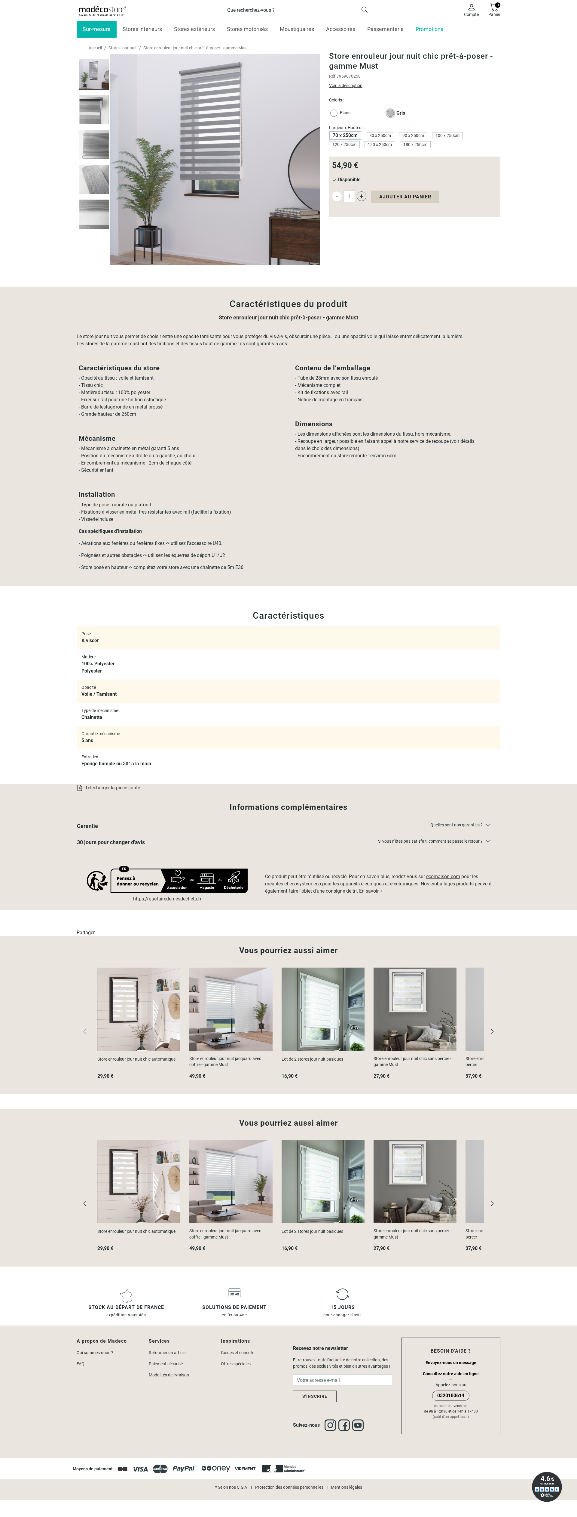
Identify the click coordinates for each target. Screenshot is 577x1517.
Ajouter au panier (405, 197)
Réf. (333, 76)
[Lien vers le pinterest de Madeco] (359, 1425)
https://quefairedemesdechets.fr (167, 899)
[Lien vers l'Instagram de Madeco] (331, 1425)
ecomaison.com (443, 876)
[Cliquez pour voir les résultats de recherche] (365, 9)
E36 (238, 567)
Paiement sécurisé (166, 1363)
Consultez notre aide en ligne (451, 1373)
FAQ (80, 1363)
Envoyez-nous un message (451, 1362)
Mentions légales (346, 1487)
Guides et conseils (237, 1352)
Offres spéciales (236, 1363)
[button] (288, 827)
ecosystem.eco (305, 884)
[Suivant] (492, 1031)
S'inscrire (314, 1396)
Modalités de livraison (169, 1374)
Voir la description (345, 85)
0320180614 (450, 1395)
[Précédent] (85, 1203)
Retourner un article (167, 1352)
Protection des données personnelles (289, 1487)
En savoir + (371, 891)
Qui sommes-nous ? (95, 1352)
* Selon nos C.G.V (231, 1487)
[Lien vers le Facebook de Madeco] (345, 1425)
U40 (217, 543)
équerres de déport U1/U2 (198, 555)
